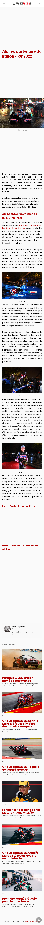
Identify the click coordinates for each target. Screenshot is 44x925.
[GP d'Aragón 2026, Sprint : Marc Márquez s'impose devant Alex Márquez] (22, 702)
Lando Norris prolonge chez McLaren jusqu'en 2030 (21, 811)
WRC (4, 673)
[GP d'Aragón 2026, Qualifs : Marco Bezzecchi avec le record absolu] (22, 834)
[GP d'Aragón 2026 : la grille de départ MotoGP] (22, 748)
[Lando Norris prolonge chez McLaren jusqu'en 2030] (22, 791)
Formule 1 (6, 804)
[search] (40, 3)
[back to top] (39, 920)
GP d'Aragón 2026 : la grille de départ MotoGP (20, 768)
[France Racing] (21, 3)
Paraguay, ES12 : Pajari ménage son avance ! (18, 679)
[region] (22, 26)
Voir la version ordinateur (33, 921)
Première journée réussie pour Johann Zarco (19, 900)
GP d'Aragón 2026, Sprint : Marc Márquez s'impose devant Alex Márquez (20, 723)
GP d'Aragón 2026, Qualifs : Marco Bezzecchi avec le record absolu (21, 855)
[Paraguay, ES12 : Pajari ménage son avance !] (22, 659)
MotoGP (5, 716)
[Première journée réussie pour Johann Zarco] (22, 880)
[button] (22, 285)
